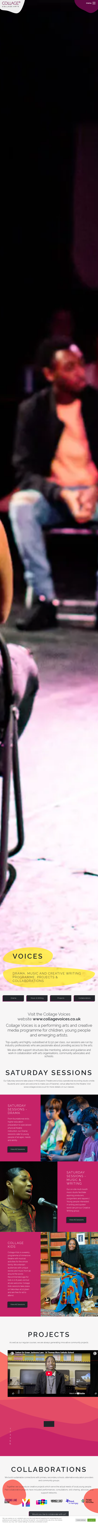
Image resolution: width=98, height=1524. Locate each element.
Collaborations (85, 998)
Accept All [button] (91, 1520)
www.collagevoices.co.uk (57, 1019)
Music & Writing (37, 998)
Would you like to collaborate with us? (49, 1514)
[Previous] (46, 1424)
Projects (60, 998)
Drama (13, 998)
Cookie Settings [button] (81, 1520)
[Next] (51, 1424)
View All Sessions (17, 1149)
